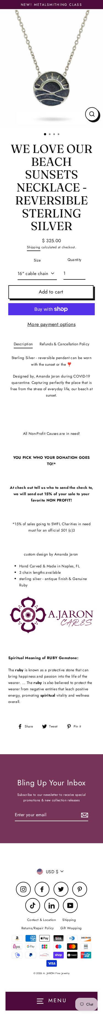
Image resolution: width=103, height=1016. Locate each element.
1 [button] (45, 134)
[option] (51, 68)
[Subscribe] (83, 815)
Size (37, 260)
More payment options (51, 324)
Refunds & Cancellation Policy (65, 344)
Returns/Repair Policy (37, 928)
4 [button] (59, 134)
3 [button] (54, 134)
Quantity (75, 259)
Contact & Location (41, 919)
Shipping (33, 247)
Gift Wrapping (71, 928)
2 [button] (50, 134)
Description (23, 344)
